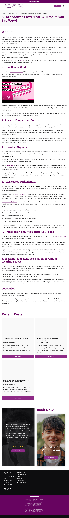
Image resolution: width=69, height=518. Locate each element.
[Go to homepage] (29, 6)
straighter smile (61, 236)
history (22, 60)
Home (3, 13)
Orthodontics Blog (12, 13)
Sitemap (34, 498)
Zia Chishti (10, 165)
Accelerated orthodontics (9, 202)
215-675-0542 (21, 482)
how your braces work (16, 72)
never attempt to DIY (21, 194)
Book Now (51, 457)
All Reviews (18, 451)
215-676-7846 (8, 484)
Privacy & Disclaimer (34, 496)
